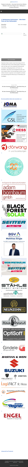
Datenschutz (21, 462)
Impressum (15, 462)
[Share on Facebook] (13, 81)
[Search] (26, 11)
